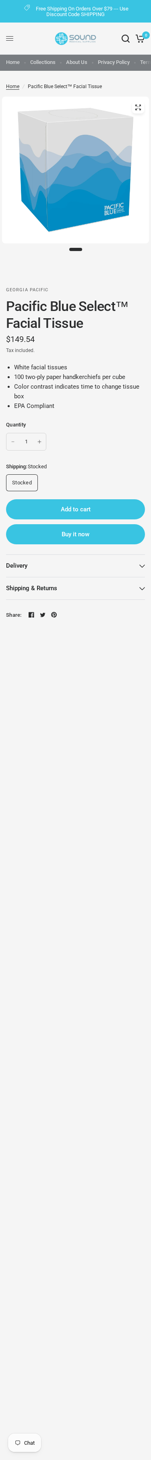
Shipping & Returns (31, 588)
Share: (14, 615)
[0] (138, 39)
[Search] (125, 39)
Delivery (16, 565)
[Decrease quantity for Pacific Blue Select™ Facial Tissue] (12, 441)
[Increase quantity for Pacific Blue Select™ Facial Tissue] (39, 441)
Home (13, 62)
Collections (43, 62)
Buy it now (75, 534)
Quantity (16, 425)
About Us (76, 62)
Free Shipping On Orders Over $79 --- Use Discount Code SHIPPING (82, 11)
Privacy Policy (114, 62)
